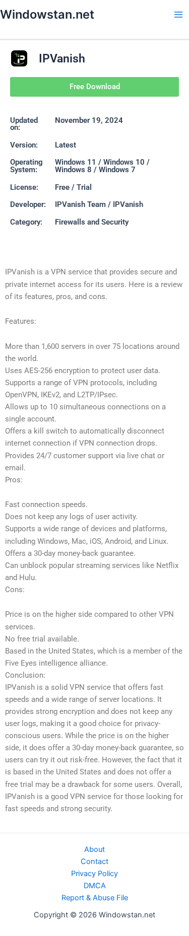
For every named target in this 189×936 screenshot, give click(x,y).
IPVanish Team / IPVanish (99, 204)
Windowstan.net (47, 14)
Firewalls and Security (92, 222)
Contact (94, 861)
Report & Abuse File (94, 897)
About (94, 849)
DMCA (95, 885)
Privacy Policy (94, 873)
